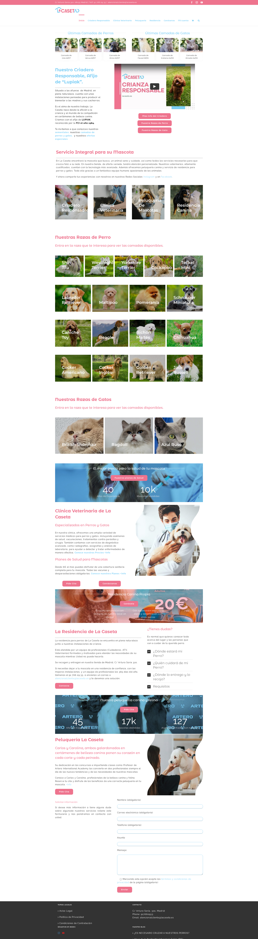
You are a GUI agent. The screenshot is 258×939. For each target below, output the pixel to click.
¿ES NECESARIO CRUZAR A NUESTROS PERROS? (161, 933)
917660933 (147, 915)
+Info (69, 785)
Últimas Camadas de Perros (91, 33)
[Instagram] (59, 934)
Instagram (149, 177)
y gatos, (68, 136)
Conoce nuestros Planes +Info (108, 574)
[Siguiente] (124, 49)
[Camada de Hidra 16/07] (114, 45)
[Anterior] (57, 49)
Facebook (166, 177)
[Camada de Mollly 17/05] (143, 45)
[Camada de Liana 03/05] (167, 45)
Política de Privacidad (71, 917)
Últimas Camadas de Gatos (167, 33)
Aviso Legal (65, 911)
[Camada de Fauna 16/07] (66, 45)
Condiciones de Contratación (75, 924)
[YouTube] (63, 934)
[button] (199, 20)
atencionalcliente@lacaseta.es (122, 2)
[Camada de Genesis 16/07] (90, 45)
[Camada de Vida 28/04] (191, 45)
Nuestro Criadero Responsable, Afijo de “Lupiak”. (76, 76)
